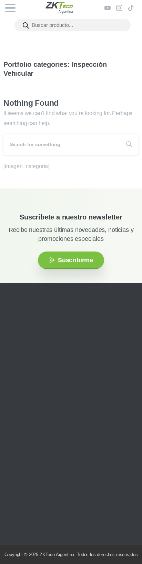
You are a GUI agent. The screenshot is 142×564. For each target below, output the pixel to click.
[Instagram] (119, 8)
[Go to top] (123, 538)
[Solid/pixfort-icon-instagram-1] (15, 377)
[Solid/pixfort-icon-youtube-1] (36, 377)
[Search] (129, 144)
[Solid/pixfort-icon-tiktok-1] (57, 377)
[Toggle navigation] (10, 8)
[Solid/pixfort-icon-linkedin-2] (46, 377)
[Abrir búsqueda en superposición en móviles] (72, 25)
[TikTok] (131, 8)
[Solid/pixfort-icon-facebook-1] (26, 377)
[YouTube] (107, 8)
